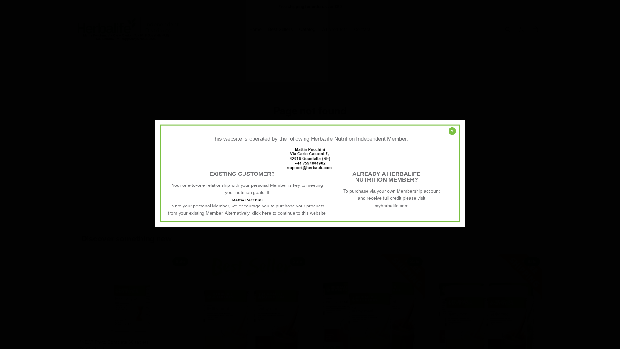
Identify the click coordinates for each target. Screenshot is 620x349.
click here (261, 213)
